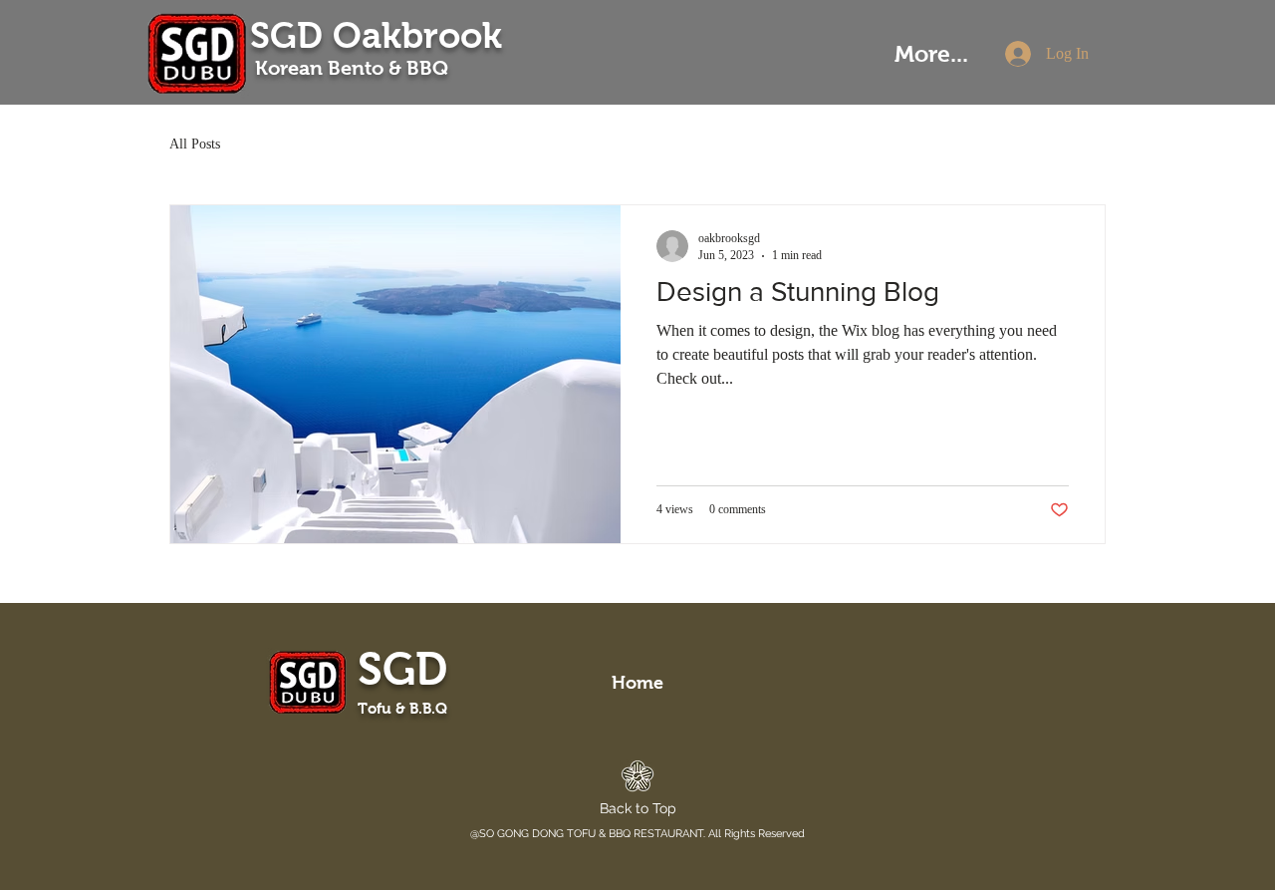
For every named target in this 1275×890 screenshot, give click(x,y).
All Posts (194, 144)
